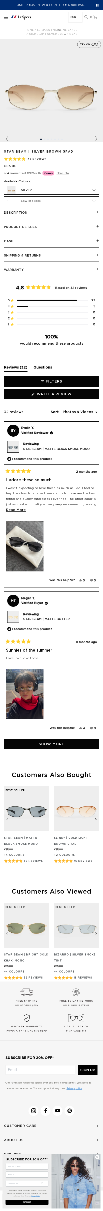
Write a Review (64, 395)
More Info (62, 173)
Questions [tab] (43, 369)
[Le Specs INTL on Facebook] (45, 1111)
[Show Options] (41, 1182)
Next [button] (96, 139)
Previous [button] (7, 139)
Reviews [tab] (16, 369)
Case (9, 241)
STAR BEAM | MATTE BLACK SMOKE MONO (56, 448)
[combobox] (22, 1183)
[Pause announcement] (97, 5)
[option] (51, 90)
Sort (55, 412)
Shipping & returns (22, 255)
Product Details (20, 226)
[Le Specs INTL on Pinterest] (69, 1111)
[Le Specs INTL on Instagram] (33, 1111)
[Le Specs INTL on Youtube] (57, 1111)
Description (16, 212)
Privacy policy (74, 1088)
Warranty (14, 269)
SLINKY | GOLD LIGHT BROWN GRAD (71, 841)
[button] (86, 17)
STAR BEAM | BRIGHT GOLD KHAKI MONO (26, 957)
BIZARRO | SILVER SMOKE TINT (75, 957)
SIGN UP (87, 1070)
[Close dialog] (97, 1157)
